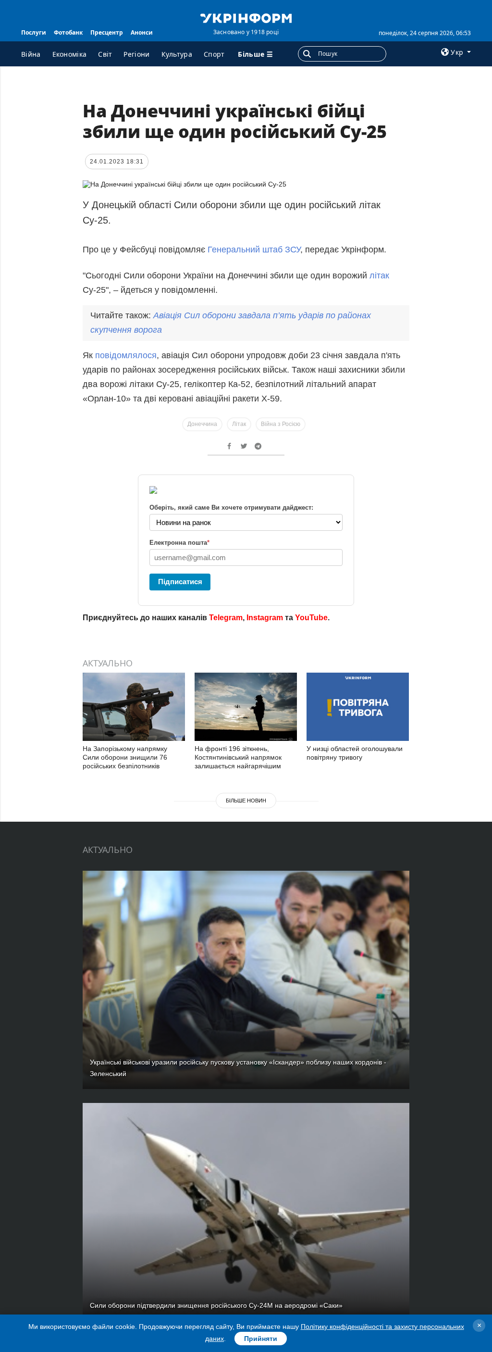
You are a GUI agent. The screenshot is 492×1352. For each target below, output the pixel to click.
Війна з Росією (280, 424)
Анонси (142, 32)
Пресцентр (106, 32)
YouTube (311, 617)
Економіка (69, 54)
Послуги (33, 32)
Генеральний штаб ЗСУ (252, 249)
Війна (31, 54)
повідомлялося (126, 355)
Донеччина (202, 424)
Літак (239, 424)
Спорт (214, 54)
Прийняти (260, 1338)
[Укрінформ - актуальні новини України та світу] (245, 17)
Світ (105, 54)
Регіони (136, 54)
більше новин (246, 800)
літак (379, 275)
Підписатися (180, 581)
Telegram (226, 617)
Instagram (264, 617)
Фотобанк (68, 32)
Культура (176, 54)
